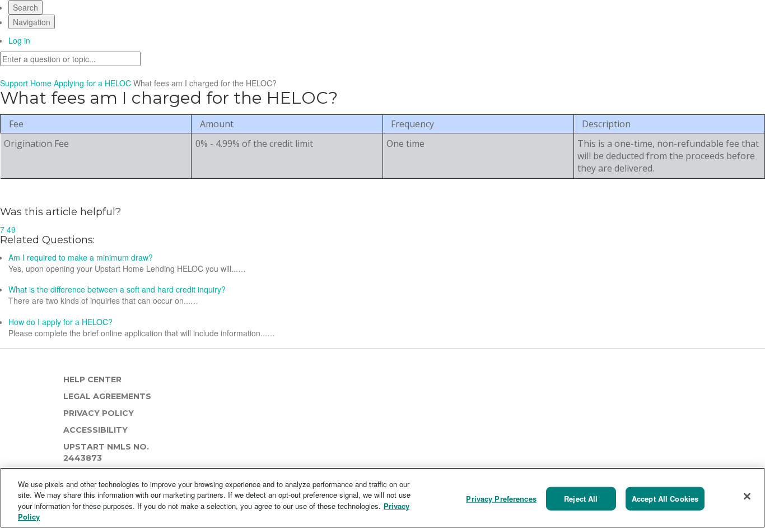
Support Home (26, 83)
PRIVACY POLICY (98, 413)
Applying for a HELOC (93, 83)
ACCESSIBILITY (95, 430)
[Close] (747, 496)
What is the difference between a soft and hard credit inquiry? (117, 289)
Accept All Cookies (665, 498)
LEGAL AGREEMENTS (107, 396)
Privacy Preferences (501, 498)
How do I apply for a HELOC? (60, 321)
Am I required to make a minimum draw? (81, 257)
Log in (19, 40)
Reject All (581, 498)
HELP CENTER (92, 379)
